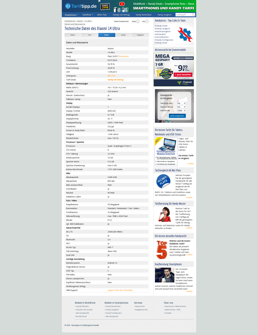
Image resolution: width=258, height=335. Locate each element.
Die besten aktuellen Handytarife (171, 236)
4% (143, 21)
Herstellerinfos (162, 37)
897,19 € (111, 75)
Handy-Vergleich (163, 28)
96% (134, 21)
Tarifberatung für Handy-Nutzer (170, 203)
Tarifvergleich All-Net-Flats (168, 170)
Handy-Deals (161, 42)
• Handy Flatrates (82, 306)
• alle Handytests (111, 316)
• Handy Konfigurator (113, 313)
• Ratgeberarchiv (141, 309)
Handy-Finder (162, 25)
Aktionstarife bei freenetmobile (170, 49)
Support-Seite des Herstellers (120, 290)
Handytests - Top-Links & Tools (170, 20)
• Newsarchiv (139, 306)
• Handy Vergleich (112, 309)
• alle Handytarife (82, 313)
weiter (191, 163)
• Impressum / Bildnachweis (175, 306)
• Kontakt (167, 313)
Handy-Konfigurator (164, 40)
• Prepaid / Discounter (84, 309)
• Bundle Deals (81, 316)
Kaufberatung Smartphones (168, 264)
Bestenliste (124, 56)
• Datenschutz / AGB (172, 309)
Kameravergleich (163, 31)
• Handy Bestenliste (113, 306)
